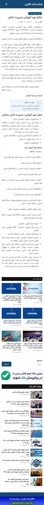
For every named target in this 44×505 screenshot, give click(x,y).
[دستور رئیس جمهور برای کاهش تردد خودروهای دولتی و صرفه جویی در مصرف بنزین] (36, 482)
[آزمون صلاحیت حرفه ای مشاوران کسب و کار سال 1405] (36, 443)
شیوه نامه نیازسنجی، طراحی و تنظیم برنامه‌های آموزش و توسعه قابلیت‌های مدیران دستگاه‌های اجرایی (11, 299)
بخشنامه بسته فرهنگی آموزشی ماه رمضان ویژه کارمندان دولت (12, 322)
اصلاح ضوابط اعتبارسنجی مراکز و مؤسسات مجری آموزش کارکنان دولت (32, 298)
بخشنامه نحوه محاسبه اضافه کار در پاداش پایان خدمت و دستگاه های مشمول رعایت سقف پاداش (16, 422)
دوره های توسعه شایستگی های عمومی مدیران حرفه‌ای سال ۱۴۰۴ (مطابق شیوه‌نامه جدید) (32, 345)
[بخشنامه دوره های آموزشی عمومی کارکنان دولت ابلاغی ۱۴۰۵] (32, 313)
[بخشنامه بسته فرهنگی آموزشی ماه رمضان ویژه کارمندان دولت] (11, 313)
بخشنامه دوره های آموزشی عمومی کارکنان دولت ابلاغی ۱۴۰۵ (34, 323)
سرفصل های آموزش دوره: (30, 108)
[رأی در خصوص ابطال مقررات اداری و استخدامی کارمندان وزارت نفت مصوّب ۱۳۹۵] (36, 473)
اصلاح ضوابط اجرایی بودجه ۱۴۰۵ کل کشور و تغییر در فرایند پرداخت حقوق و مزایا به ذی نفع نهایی (15, 452)
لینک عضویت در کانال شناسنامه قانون (22, 503)
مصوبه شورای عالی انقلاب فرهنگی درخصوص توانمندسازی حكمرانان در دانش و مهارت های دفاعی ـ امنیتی (11, 346)
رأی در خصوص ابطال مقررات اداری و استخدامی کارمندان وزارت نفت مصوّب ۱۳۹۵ (16, 471)
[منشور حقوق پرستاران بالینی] (36, 395)
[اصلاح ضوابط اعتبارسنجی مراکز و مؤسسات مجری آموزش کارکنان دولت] (32, 288)
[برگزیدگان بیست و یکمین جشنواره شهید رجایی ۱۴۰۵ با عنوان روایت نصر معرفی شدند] (36, 414)
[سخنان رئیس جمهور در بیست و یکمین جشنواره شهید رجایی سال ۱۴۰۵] (36, 404)
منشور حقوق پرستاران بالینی (20, 392)
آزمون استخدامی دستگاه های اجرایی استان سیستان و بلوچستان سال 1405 (16, 432)
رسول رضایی (37, 22)
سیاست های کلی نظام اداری (31, 50)
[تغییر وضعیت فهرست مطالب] (37, 103)
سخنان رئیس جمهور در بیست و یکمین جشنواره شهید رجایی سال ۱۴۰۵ (17, 402)
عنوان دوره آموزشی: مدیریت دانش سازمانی (25, 106)
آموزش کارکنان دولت (35, 13)
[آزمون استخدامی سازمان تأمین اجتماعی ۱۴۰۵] (36, 463)
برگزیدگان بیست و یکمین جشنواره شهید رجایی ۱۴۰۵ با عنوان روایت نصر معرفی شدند (15, 412)
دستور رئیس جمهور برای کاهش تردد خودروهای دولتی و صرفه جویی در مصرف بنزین (17, 481)
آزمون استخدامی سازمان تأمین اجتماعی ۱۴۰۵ (15, 460)
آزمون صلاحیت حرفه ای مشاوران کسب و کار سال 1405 (16, 441)
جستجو (39, 360)
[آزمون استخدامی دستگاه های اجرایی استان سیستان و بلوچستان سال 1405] (36, 434)
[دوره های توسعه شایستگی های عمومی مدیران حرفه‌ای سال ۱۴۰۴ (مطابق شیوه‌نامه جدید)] (32, 336)
